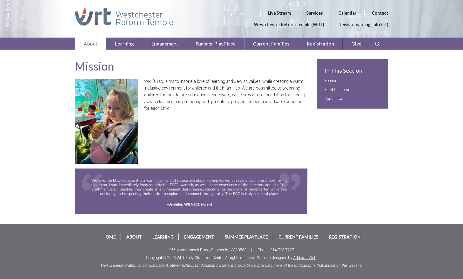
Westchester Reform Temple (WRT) (289, 24)
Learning (124, 43)
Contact (380, 13)
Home (109, 237)
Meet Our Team (337, 89)
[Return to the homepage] (124, 17)
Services (314, 13)
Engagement (164, 43)
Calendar (347, 13)
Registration (320, 43)
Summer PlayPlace (216, 43)
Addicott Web (304, 257)
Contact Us (333, 98)
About (90, 43)
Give (356, 43)
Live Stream (279, 13)
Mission (330, 80)
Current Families (271, 43)
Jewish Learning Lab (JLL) (364, 24)
